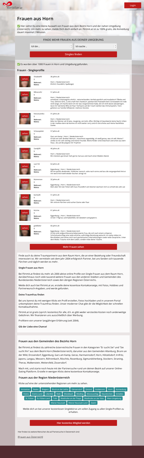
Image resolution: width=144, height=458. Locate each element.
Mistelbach (68, 394)
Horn (110, 389)
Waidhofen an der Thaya (71, 398)
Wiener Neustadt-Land (77, 403)
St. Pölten (30, 398)
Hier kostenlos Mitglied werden (73, 422)
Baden (36, 389)
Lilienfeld (49, 394)
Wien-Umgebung (114, 398)
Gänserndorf (77, 389)
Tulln (55, 398)
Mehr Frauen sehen (73, 246)
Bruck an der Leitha (60, 389)
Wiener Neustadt (58, 403)
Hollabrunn (100, 389)
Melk (59, 394)
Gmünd (89, 389)
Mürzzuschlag (92, 394)
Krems (26, 394)
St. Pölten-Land (43, 398)
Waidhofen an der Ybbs (94, 398)
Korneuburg (121, 389)
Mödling (79, 394)
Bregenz (45, 389)
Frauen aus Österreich (30, 436)
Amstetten (25, 389)
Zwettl (93, 403)
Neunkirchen (107, 394)
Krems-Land (37, 394)
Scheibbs (119, 394)
